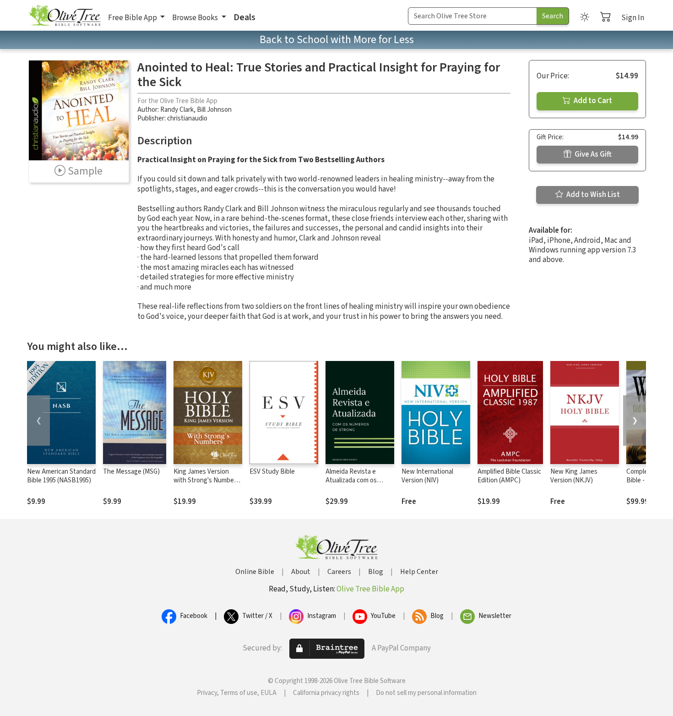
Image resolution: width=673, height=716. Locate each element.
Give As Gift (592, 154)
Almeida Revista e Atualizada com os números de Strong (353, 480)
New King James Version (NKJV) (573, 476)
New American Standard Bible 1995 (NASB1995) (61, 476)
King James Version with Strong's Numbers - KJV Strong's (206, 480)
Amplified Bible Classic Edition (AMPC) (509, 476)
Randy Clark (177, 110)
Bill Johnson (214, 110)
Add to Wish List (592, 194)
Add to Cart (592, 100)
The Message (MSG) (131, 471)
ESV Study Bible (272, 471)
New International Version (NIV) (427, 476)
